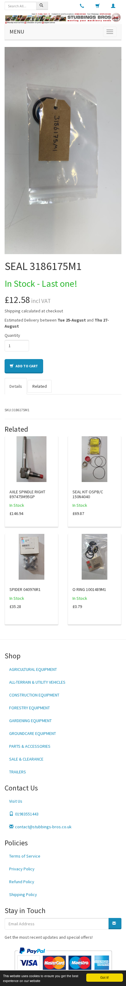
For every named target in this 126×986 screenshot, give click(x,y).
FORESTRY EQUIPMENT (29, 708)
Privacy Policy (22, 869)
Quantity (12, 335)
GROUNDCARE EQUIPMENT (32, 733)
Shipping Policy (23, 894)
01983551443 (27, 814)
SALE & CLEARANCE (26, 759)
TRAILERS (17, 772)
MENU (16, 31)
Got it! (104, 977)
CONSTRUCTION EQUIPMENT (34, 695)
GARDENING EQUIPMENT (30, 720)
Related (39, 386)
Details (15, 386)
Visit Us (15, 801)
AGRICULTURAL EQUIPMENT (33, 669)
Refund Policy (21, 881)
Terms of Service (24, 856)
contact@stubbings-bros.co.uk (43, 826)
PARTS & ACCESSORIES (29, 746)
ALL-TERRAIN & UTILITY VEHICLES (37, 682)
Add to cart (26, 366)
